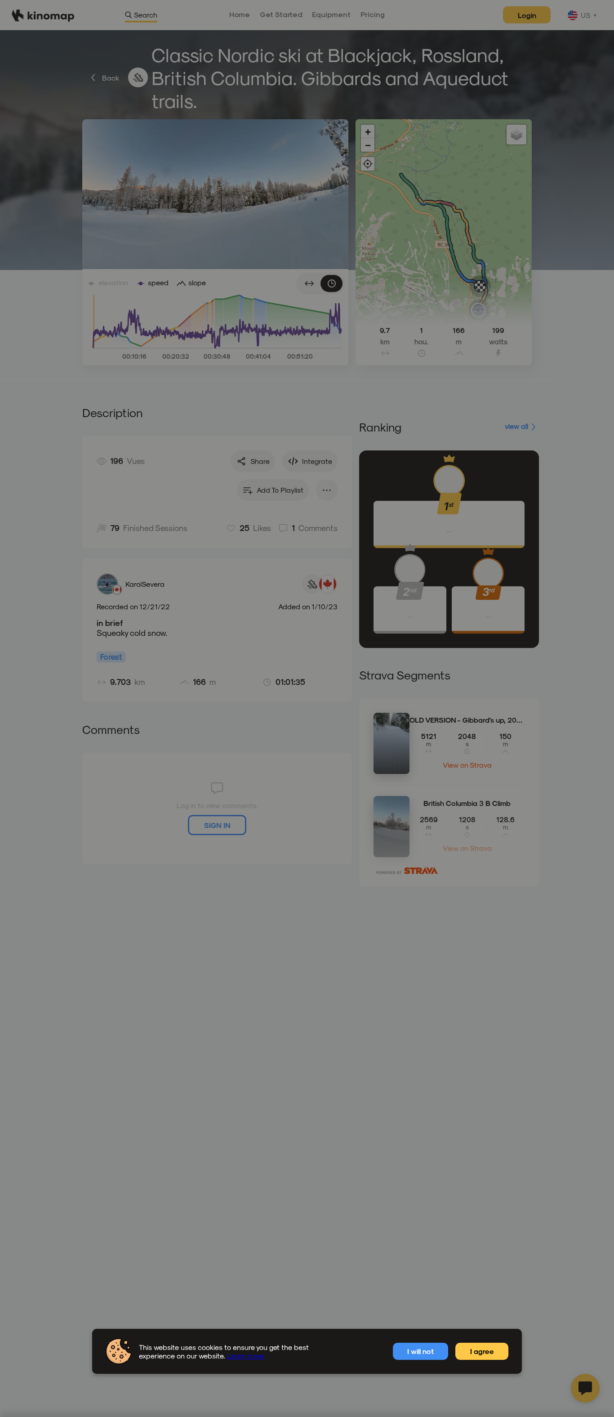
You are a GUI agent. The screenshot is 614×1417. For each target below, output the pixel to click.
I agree (482, 1351)
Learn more (245, 1355)
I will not (420, 1351)
